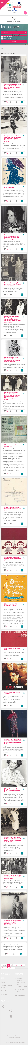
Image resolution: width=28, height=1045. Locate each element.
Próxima (12, 967)
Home (3, 982)
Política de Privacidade (14, 1037)
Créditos (14, 1040)
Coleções (4, 994)
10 (7, 967)
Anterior (4, 965)
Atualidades (4, 991)
